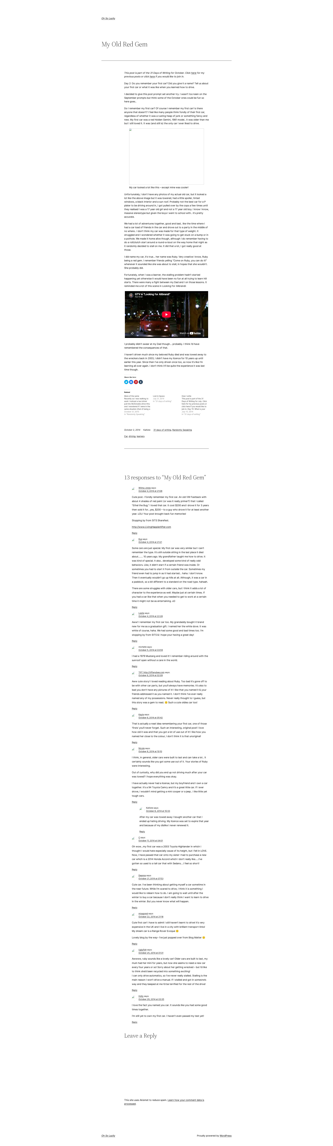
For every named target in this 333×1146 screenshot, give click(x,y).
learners (141, 436)
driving (132, 436)
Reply (134, 533)
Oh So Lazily (108, 18)
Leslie (141, 613)
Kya (140, 539)
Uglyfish (143, 949)
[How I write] (196, 405)
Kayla (141, 714)
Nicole (142, 748)
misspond (143, 913)
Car (126, 436)
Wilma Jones (145, 488)
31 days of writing (162, 430)
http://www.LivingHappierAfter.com (151, 527)
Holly (141, 996)
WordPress (226, 1135)
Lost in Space (159, 396)
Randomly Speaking (182, 430)
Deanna (142, 875)
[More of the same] (138, 405)
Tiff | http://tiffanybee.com (151, 672)
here (193, 73)
